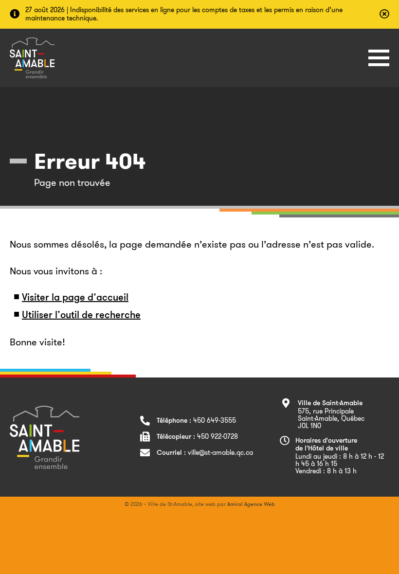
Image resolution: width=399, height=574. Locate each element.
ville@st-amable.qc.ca (220, 452)
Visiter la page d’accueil (75, 298)
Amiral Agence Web (251, 504)
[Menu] (378, 58)
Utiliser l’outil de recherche (81, 316)
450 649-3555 (214, 420)
